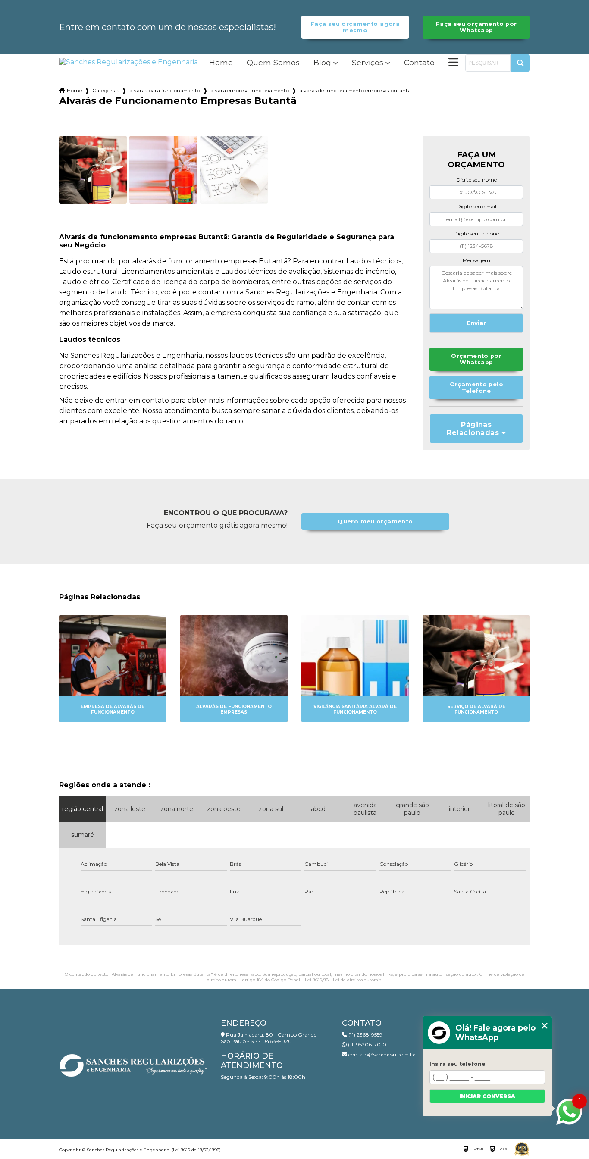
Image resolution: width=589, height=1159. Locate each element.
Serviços (367, 63)
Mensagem (476, 260)
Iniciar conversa (487, 1096)
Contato (419, 63)
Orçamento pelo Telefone (476, 387)
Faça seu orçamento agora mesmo (355, 27)
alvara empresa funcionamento (249, 90)
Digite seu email (476, 206)
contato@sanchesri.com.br (381, 1054)
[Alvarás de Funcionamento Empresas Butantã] (93, 170)
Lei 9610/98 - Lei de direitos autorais (343, 980)
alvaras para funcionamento (164, 90)
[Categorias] (453, 63)
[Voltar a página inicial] (128, 62)
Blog (322, 63)
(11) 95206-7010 (366, 1044)
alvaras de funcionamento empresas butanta (355, 90)
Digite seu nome (476, 179)
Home (221, 63)
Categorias (105, 90)
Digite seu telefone (476, 233)
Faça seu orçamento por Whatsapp (476, 27)
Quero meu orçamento (375, 521)
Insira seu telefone (457, 1064)
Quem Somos (273, 63)
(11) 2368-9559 (364, 1034)
